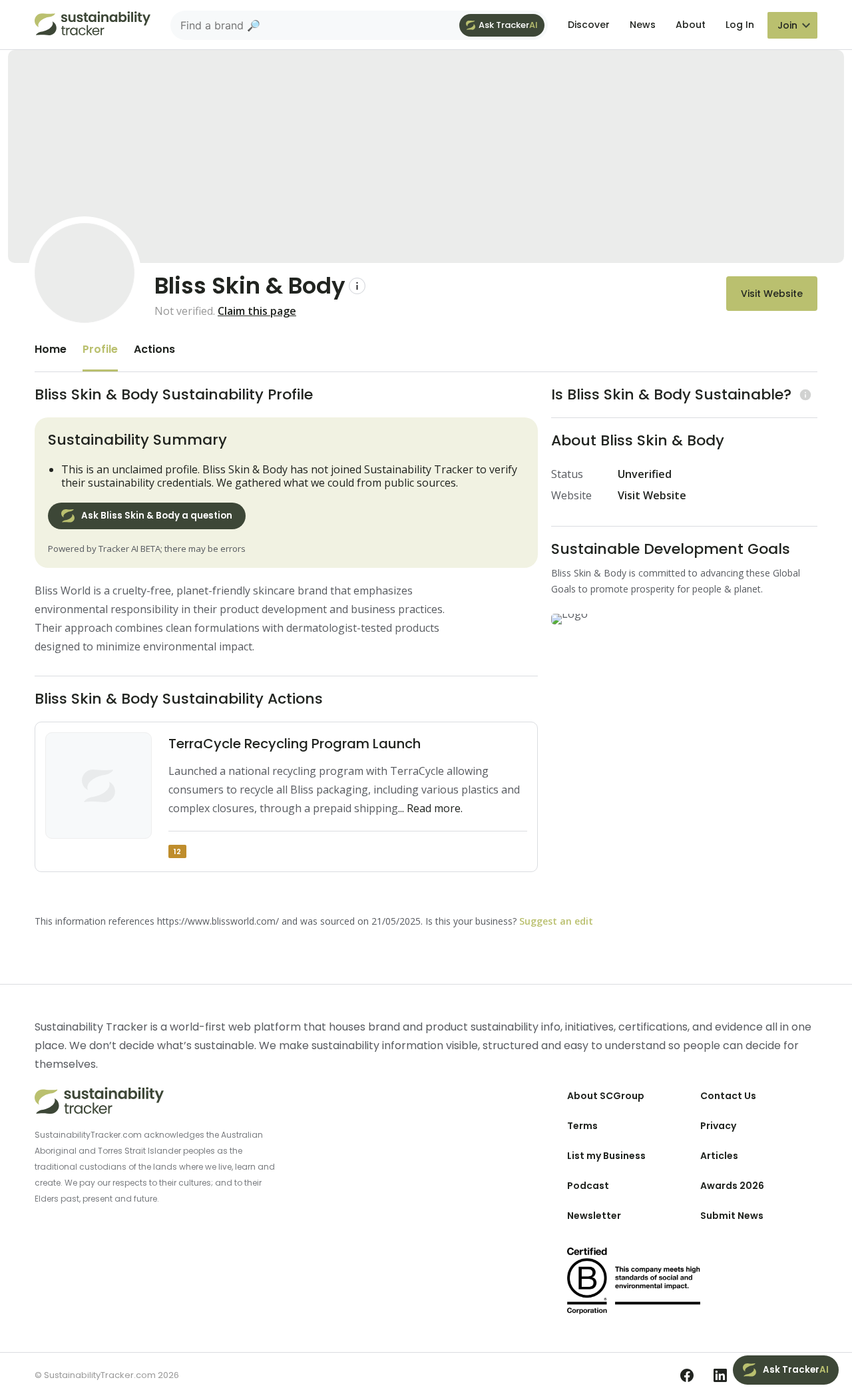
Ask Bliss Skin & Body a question (156, 515)
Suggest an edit (556, 921)
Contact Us (728, 1095)
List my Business (606, 1155)
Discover (589, 24)
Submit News (731, 1215)
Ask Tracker (508, 25)
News (643, 24)
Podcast (588, 1185)
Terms (582, 1125)
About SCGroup (605, 1095)
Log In (740, 24)
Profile (100, 349)
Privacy (718, 1125)
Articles (719, 1155)
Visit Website (772, 293)
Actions (154, 349)
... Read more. (430, 808)
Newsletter (594, 1215)
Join (787, 25)
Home (51, 349)
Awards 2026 (732, 1185)
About (691, 24)
